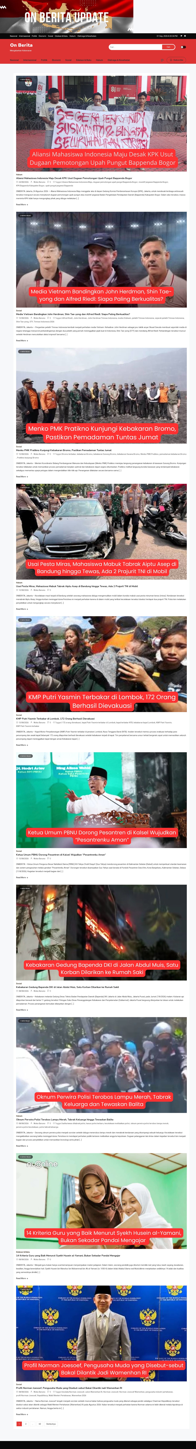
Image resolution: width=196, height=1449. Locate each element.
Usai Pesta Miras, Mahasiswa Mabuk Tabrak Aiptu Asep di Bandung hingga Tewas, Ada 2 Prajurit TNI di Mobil (77, 586)
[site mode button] (183, 47)
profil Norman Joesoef (26, 1395)
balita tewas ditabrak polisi (73, 1123)
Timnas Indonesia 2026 (44, 322)
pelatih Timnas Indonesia (143, 318)
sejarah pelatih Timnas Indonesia (169, 318)
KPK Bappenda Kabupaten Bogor (30, 186)
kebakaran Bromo (85, 454)
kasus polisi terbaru (95, 1123)
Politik (34, 36)
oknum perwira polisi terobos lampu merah (149, 1123)
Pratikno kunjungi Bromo (28, 458)
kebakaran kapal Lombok (144, 723)
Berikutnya (51, 1424)
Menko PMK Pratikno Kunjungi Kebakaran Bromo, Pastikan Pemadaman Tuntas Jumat (63, 450)
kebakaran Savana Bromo (128, 454)
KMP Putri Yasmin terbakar (27, 726)
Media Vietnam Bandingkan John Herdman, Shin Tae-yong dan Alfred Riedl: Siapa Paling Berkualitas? (73, 314)
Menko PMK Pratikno (150, 454)
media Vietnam (124, 318)
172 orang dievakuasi (71, 723)
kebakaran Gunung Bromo (104, 454)
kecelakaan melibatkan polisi (117, 1123)
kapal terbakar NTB (124, 723)
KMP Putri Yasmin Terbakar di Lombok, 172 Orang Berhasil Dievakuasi (55, 718)
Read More (21, 205)
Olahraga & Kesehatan (86, 36)
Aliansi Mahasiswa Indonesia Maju (77, 182)
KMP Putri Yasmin (164, 723)
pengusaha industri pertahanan (159, 1392)
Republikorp (42, 1395)
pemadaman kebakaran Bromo (173, 454)
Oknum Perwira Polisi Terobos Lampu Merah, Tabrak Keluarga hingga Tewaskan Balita (64, 1119)
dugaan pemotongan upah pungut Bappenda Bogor (115, 182)
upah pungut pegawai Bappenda (59, 186)
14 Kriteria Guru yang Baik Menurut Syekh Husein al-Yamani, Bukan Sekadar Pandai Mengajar (68, 1255)
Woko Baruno (39, 182)
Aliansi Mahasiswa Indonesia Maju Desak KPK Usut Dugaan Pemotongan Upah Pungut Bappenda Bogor (74, 178)
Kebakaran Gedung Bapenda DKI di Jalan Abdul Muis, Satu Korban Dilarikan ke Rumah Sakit (67, 987)
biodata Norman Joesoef (73, 1392)
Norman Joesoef (110, 1392)
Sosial (50, 36)
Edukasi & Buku (61, 36)
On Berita (21, 45)
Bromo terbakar (69, 454)
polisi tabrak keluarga (48, 1127)
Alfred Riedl (67, 318)
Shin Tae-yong (22, 322)
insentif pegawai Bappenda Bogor (153, 182)
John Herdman (80, 318)
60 (40, 1424)
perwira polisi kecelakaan (27, 1127)
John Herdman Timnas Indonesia (102, 318)
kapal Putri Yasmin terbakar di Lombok (98, 723)
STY (31, 322)
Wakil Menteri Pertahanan (60, 1395)
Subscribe (178, 60)
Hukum (73, 36)
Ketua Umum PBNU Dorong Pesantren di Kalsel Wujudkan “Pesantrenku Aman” (61, 854)
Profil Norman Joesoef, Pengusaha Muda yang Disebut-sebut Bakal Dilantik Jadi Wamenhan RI (69, 1388)
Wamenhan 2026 (79, 1395)
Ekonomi (42, 36)
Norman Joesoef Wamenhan (132, 1392)
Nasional (13, 36)
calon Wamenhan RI (93, 1392)
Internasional (24, 36)
